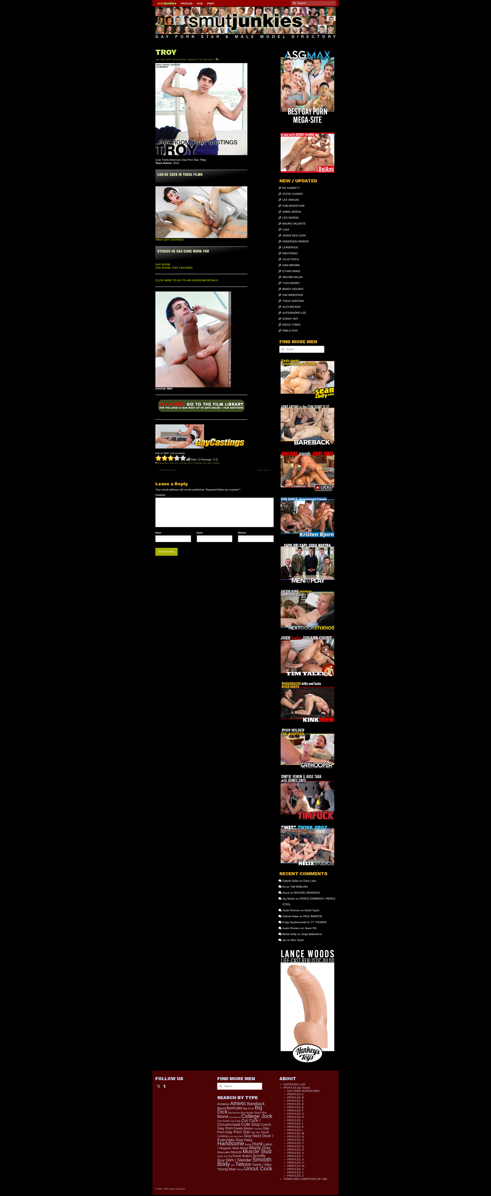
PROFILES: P (295, 1143)
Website (242, 533)
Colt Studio (223, 1120)
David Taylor (312, 910)
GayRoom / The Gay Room (200, 59)
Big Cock (248, 1108)
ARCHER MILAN (292, 277)
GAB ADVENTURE (293, 205)
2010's (169, 59)
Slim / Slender (213, 463)
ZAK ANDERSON (292, 294)
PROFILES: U (295, 1159)
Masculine (223, 1152)
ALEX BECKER (291, 306)
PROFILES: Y (295, 1172)
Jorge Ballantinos (311, 934)
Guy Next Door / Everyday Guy (192, 463)
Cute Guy (174, 463)
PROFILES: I (295, 1120)
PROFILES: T (295, 1156)
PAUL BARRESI (312, 916)
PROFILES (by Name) (296, 1087)
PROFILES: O (295, 1139)
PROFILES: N (295, 1136)
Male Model (240, 1148)
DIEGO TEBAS (291, 324)
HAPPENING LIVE (294, 1084)
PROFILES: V (295, 1162)
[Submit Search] (294, 3)
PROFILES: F (295, 1110)
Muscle (236, 1152)
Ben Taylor (297, 940)
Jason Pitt (310, 928)
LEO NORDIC (290, 217)
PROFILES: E (295, 1107)
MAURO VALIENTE (294, 223)
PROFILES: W (295, 1165)
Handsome (230, 1143)
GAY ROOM (162, 264)
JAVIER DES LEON (294, 235)
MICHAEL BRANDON (307, 892)
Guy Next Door (236, 1136)
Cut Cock (235, 1121)
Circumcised (235, 1117)
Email (200, 533)
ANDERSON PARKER (295, 241)
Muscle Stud (257, 1151)
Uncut (240, 1169)
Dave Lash (309, 880)
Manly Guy (259, 1147)
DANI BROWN (291, 265)
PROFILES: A (295, 1094)
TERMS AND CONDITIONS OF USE (305, 1178)
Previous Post (168, 470)
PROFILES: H (295, 1117)
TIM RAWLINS (299, 886)
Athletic (238, 1103)
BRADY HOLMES (292, 289)
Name (158, 533)
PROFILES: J (295, 1123)
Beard (221, 1108)
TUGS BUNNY (291, 283)
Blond (222, 1116)
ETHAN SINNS (291, 271)
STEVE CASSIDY (292, 193)
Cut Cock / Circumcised (239, 1122)
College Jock (163, 463)
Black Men (261, 1112)
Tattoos (243, 1164)
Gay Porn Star (237, 1132)
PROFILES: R (295, 1149)
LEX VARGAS (290, 199)
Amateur (223, 1104)
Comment (161, 495)
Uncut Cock (258, 1168)
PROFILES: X (295, 1169)
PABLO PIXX (290, 330)
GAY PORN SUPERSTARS (303, 1090)
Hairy (248, 1140)
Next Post (263, 470)
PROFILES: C (295, 1100)
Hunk (257, 1143)
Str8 (233, 1165)
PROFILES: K (295, 1126)
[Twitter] (158, 1086)
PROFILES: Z (295, 1175)
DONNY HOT (290, 318)
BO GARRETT (291, 187)
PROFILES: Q (295, 1146)
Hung (248, 1144)
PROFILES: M (295, 1133)
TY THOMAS (318, 922)
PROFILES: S (295, 1152)
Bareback (256, 1103)
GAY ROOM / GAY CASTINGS (174, 267)
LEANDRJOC (290, 247)
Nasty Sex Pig (224, 1156)
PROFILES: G (295, 1113)
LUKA (285, 229)
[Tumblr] (164, 1086)
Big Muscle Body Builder (241, 1112)
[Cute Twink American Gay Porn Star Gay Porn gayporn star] (201, 407)
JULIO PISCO (290, 259)
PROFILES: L (295, 1130)
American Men (179, 59)
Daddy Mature (243, 1128)
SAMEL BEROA (291, 211)
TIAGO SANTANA (293, 300)
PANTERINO (290, 253)
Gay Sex (255, 1132)
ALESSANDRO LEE (294, 312)
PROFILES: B (295, 1097)
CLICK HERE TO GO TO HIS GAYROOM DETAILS (186, 280)
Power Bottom (242, 1156)
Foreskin (258, 1129)
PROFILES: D (295, 1103)
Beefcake (234, 1108)
